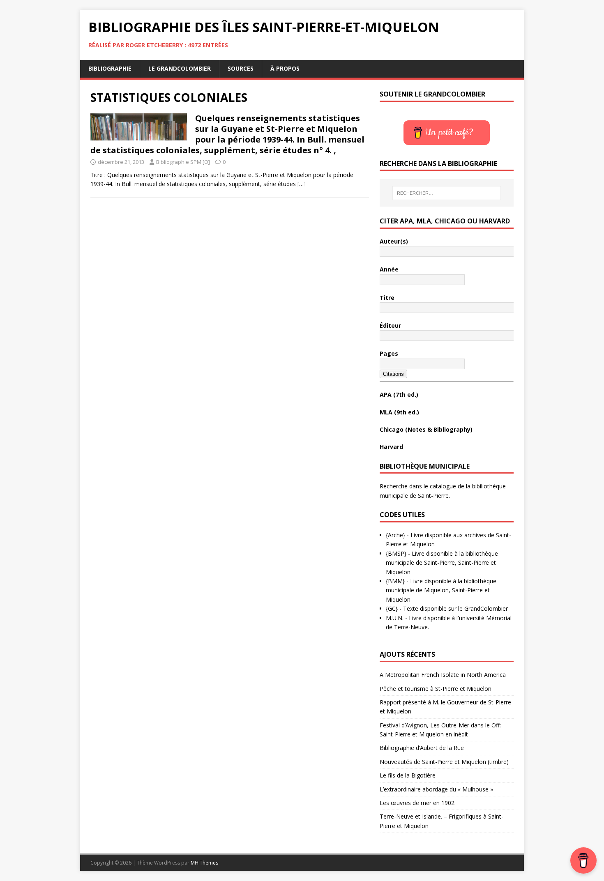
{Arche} (395, 535)
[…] (301, 184)
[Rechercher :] (446, 193)
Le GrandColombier (179, 68)
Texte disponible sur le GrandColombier (455, 608)
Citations (393, 374)
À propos (285, 68)
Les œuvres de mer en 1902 (417, 803)
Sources (241, 68)
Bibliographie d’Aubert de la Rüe (422, 748)
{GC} (392, 608)
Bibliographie (109, 68)
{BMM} (395, 581)
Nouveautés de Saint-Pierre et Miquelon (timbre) (444, 762)
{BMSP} (396, 553)
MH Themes (204, 862)
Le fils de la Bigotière (408, 775)
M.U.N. (394, 618)
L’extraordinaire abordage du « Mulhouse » (436, 789)
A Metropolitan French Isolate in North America (443, 675)
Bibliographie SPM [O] (183, 162)
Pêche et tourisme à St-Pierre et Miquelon (435, 688)
